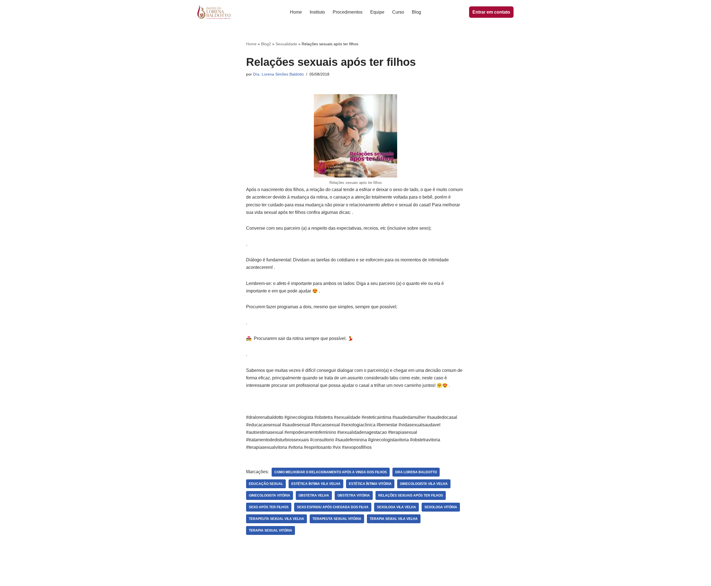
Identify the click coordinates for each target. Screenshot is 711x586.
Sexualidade (286, 44)
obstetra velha (314, 495)
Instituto (317, 12)
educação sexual (266, 484)
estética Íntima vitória (370, 484)
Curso (398, 12)
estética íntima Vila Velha (316, 484)
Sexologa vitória (440, 507)
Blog (416, 12)
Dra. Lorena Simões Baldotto (278, 74)
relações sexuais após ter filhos (410, 495)
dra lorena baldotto (416, 472)
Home (296, 12)
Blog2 (266, 44)
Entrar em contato (491, 12)
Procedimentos (347, 12)
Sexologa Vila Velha (396, 507)
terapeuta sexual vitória (336, 519)
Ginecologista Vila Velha (424, 484)
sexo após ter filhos (269, 507)
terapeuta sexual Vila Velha (276, 519)
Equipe (377, 12)
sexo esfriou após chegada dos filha (333, 507)
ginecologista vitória (269, 495)
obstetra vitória (353, 495)
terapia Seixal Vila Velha (394, 519)
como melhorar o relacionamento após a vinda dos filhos (330, 472)
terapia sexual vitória (270, 530)
